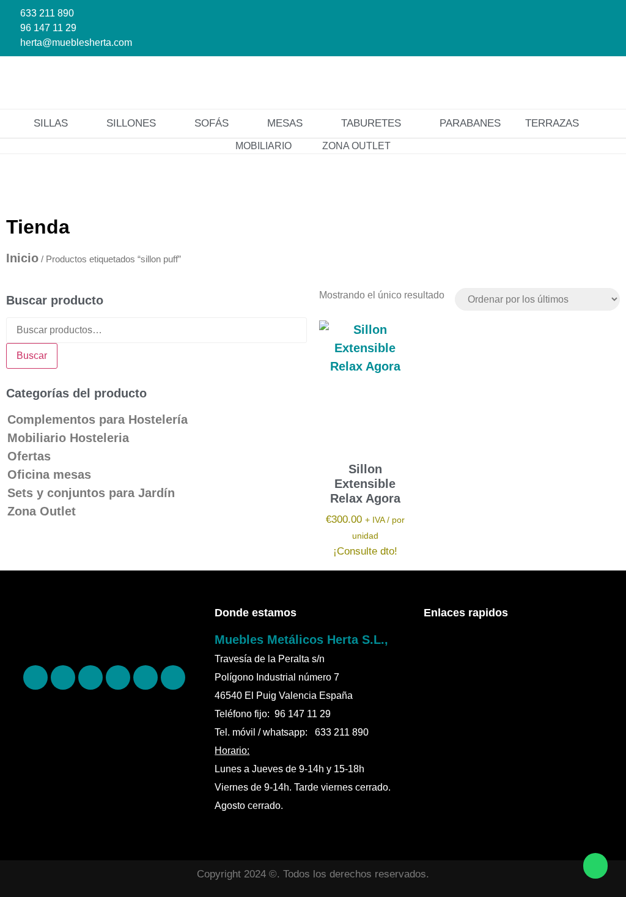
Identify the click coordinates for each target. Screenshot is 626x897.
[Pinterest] (63, 677)
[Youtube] (173, 677)
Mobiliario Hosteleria (68, 438)
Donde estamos (255, 613)
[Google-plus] (145, 677)
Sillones (131, 123)
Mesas (285, 123)
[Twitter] (118, 677)
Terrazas (552, 123)
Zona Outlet (41, 511)
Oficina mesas (49, 474)
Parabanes (470, 123)
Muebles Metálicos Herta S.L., (301, 639)
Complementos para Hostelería (97, 419)
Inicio (22, 258)
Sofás (211, 123)
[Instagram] (90, 677)
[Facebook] (35, 677)
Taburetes (371, 123)
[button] (588, 82)
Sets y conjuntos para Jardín (91, 493)
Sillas (51, 123)
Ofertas (29, 456)
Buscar (32, 355)
